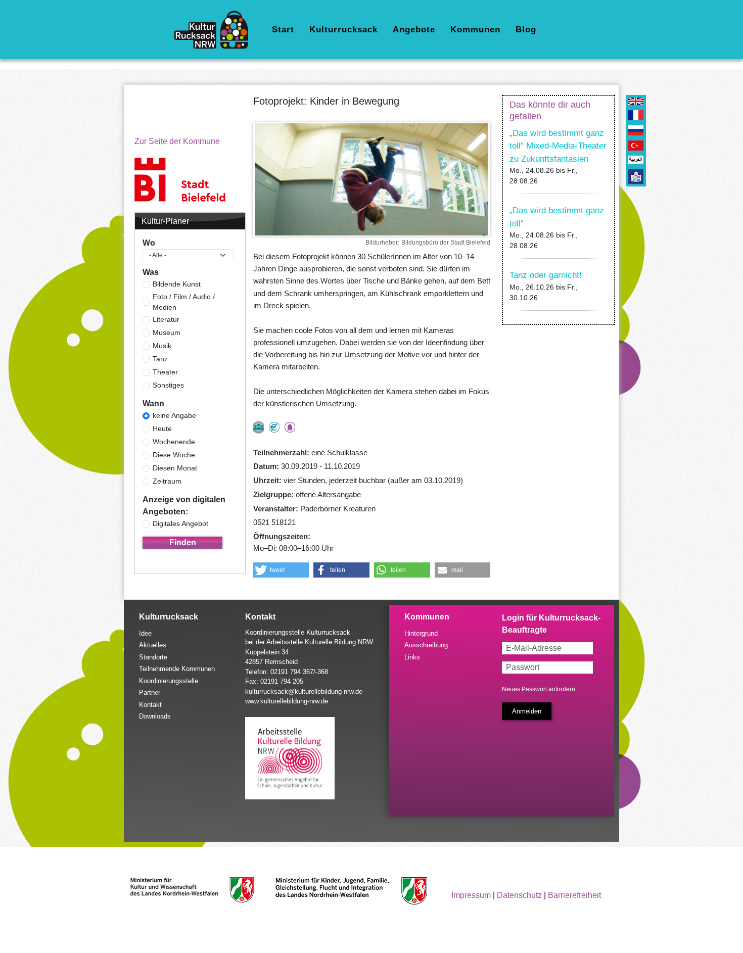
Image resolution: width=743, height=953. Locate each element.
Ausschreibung (426, 645)
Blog (526, 29)
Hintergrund (421, 633)
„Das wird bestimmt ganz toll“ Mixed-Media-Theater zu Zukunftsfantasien (558, 146)
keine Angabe (174, 415)
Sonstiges (168, 385)
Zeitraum (167, 481)
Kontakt (150, 704)
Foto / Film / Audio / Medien (184, 302)
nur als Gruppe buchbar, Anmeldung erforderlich (258, 427)
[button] (281, 570)
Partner (149, 692)
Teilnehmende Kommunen (177, 669)
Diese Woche (174, 455)
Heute (162, 428)
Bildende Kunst (177, 284)
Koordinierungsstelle (168, 681)
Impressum (471, 895)
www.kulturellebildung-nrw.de (286, 701)
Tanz (160, 359)
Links (412, 657)
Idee (145, 633)
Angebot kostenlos (274, 427)
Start (283, 29)
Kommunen (475, 29)
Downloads (155, 716)
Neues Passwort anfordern (538, 689)
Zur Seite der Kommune (177, 141)
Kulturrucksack (343, 29)
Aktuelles (152, 645)
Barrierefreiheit (574, 895)
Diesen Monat (175, 468)
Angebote (414, 29)
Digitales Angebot (180, 523)
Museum (166, 332)
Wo (149, 243)
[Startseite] (215, 30)
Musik (162, 346)
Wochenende (174, 442)
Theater (165, 372)
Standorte (153, 657)
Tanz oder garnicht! (545, 275)
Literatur (166, 319)
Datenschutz (519, 895)
